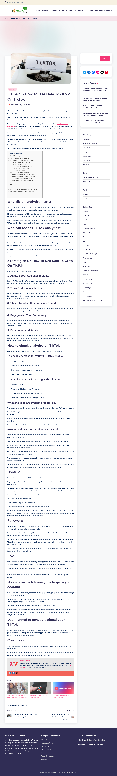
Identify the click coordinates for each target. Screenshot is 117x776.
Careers (85, 173)
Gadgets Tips (87, 207)
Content (12, 182)
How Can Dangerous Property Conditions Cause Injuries (93, 107)
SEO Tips (86, 275)
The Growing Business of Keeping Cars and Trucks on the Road (95, 114)
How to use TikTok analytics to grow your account (24, 189)
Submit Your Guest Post (49, 753)
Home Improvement (89, 228)
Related (14, 196)
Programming (87, 258)
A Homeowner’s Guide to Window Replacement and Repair (95, 99)
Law (84, 241)
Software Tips (87, 283)
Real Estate (87, 266)
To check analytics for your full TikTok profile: (24, 174)
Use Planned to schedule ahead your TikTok (22, 191)
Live (11, 187)
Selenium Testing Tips (90, 271)
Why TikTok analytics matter (18, 156)
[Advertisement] (58, 34)
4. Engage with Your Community (20, 168)
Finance (85, 194)
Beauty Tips (87, 156)
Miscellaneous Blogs (90, 254)
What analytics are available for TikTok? (22, 178)
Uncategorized (88, 296)
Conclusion (14, 194)
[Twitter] (17, 673)
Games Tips (87, 211)
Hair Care (86, 220)
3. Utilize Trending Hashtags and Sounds (22, 166)
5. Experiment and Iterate (18, 170)
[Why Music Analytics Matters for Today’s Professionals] (63, 688)
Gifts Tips (86, 215)
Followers (12, 185)
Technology (87, 288)
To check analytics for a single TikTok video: (23, 176)
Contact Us (45, 746)
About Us (44, 740)
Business (86, 169)
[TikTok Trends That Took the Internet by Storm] (40, 688)
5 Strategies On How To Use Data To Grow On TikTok (25, 160)
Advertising (87, 135)
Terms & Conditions (48, 756)
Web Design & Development (92, 300)
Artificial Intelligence (90, 143)
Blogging (86, 164)
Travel (85, 292)
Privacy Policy (46, 749)
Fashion (85, 190)
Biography (86, 160)
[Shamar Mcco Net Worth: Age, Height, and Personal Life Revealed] (17, 688)
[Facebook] (13, 673)
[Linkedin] (9, 673)
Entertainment (87, 186)
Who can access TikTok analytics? (19, 158)
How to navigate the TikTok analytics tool (23, 180)
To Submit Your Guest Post (96, 740)
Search (104, 58)
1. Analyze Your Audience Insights (21, 162)
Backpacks (86, 152)
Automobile (86, 147)
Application (86, 139)
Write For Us (45, 759)
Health (85, 224)
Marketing (86, 249)
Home (6, 18)
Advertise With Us (47, 743)
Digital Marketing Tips (90, 177)
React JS (86, 262)
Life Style (86, 245)
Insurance (86, 232)
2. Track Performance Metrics (20, 164)
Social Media (12, 89)
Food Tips (86, 203)
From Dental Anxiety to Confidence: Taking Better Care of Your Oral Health (96, 90)
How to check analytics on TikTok (19, 172)
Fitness (85, 198)
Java (84, 237)
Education (86, 181)
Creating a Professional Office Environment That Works (94, 122)
